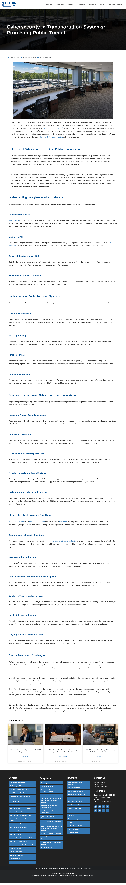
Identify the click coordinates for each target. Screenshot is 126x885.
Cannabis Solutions (74, 787)
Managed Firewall (15, 824)
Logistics (71, 815)
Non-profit (71, 822)
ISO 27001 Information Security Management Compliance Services (51, 800)
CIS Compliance (46, 783)
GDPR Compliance (46, 795)
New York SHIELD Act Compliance (47, 817)
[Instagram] (95, 810)
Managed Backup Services (18, 812)
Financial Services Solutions (77, 794)
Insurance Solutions (74, 808)
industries (63, 522)
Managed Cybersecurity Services (20, 815)
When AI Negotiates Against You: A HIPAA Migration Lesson (25, 751)
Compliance (60, 4)
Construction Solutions (75, 791)
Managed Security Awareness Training (22, 838)
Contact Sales (98, 784)
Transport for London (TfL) (53, 128)
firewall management (54, 541)
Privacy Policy (63, 880)
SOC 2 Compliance (46, 847)
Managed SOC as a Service (18, 841)
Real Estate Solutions (75, 825)
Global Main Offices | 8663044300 (104, 795)
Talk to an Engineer (115, 5)
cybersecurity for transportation (51, 137)
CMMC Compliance (47, 786)
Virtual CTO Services (16, 855)
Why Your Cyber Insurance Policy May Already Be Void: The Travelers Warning (63, 751)
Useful (51, 57)
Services (49, 4)
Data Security (43, 57)
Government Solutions (75, 798)
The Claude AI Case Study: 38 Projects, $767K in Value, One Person (100, 751)
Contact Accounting (100, 786)
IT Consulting (14, 801)
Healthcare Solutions (75, 801)
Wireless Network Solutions (18, 862)
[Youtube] (103, 806)
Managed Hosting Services (18, 827)
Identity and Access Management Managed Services (20, 797)
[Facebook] (95, 806)
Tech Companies (73, 829)
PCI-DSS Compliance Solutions (51, 833)
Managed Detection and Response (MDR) (20, 819)
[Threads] (107, 810)
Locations (71, 4)
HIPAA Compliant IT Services (19, 793)
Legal (70, 812)
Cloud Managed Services (17, 782)
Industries (81, 4)
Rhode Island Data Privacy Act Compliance (50, 838)
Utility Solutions (73, 832)
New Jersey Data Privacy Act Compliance (50, 811)
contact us (73, 711)
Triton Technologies (16, 522)
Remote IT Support (16, 848)
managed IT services (37, 522)
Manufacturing (73, 819)
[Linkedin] (107, 806)
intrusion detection (69, 541)
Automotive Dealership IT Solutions (76, 783)
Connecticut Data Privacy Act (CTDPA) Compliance (50, 790)
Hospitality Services (74, 805)
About (102, 4)
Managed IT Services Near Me (19, 831)
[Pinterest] (99, 810)
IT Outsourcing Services (17, 805)
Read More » (25, 756)
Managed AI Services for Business (20, 808)
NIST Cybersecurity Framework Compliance (51, 822)
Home (37, 868)
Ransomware (14, 220)
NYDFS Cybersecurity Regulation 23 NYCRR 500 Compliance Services (51, 828)
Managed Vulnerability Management (21, 844)
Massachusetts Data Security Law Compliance (50, 806)
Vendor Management (16, 851)
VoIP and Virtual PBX (16, 858)
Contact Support (99, 782)
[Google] (103, 810)
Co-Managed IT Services (17, 786)
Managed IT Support (16, 834)
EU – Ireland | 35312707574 (102, 802)
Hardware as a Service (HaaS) (19, 789)
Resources (92, 4)
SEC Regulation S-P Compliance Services (51, 843)
